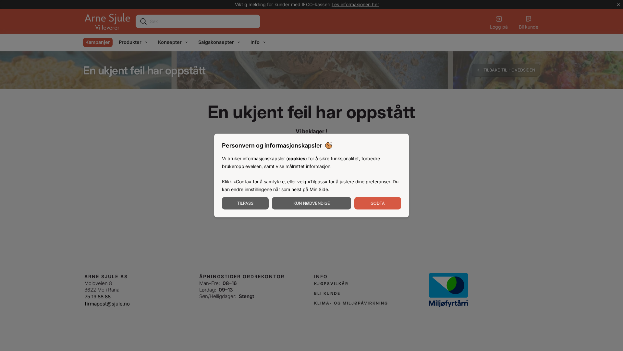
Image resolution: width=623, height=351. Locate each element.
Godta (378, 203)
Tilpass (245, 203)
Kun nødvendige (311, 203)
